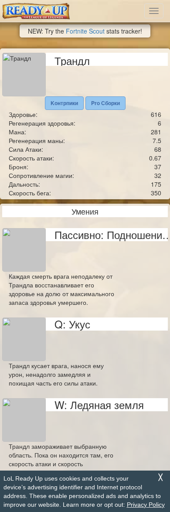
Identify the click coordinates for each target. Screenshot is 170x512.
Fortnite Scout (85, 31)
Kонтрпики (64, 103)
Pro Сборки (105, 103)
